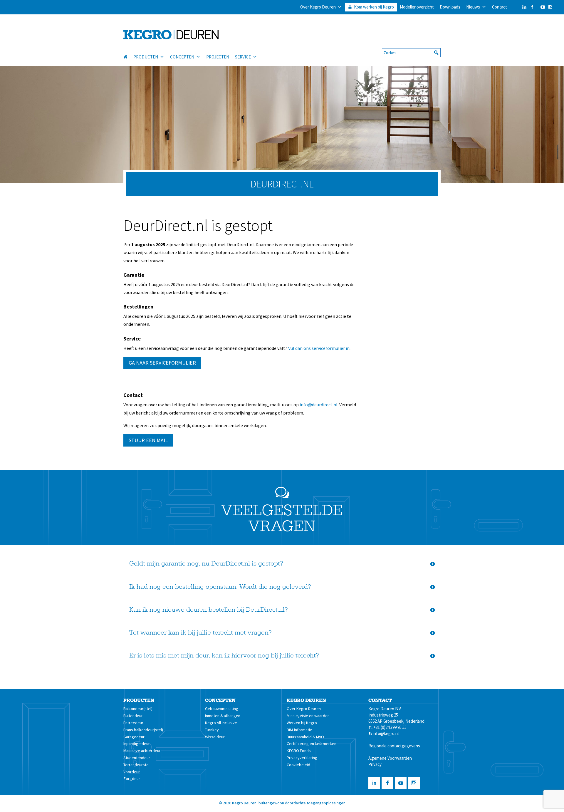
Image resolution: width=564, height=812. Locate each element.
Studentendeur (136, 757)
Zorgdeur (131, 778)
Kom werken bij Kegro (374, 7)
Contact (499, 7)
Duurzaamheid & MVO (305, 736)
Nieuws (473, 7)
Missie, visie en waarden (308, 715)
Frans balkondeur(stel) (143, 729)
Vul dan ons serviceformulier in (319, 348)
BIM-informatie (299, 729)
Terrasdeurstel (136, 764)
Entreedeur (133, 722)
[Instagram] (550, 7)
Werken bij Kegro (302, 722)
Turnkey (212, 729)
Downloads (450, 7)
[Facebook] (532, 7)
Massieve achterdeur (142, 750)
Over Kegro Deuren (318, 7)
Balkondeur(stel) (137, 708)
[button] (436, 52)
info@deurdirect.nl (319, 404)
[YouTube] (541, 7)
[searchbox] (411, 52)
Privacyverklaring (302, 757)
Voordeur (131, 771)
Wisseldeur (215, 736)
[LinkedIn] (518, 7)
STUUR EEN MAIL (148, 440)
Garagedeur (134, 736)
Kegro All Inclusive (221, 722)
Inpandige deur (136, 743)
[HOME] (128, 57)
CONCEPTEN (182, 57)
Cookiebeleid (298, 764)
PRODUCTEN (145, 57)
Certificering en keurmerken (311, 743)
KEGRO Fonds (299, 750)
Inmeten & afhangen (222, 715)
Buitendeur (133, 715)
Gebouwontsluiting (221, 708)
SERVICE (243, 57)
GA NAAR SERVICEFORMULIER (162, 362)
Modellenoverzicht (417, 7)
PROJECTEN (217, 57)
